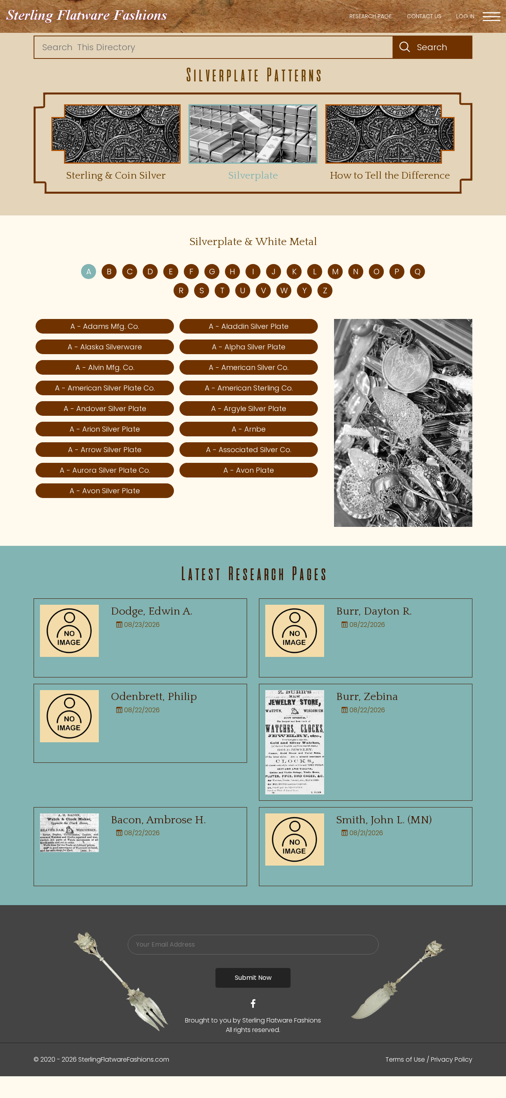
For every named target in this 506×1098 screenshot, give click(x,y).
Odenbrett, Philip (154, 696)
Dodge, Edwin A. (152, 611)
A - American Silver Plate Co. (105, 388)
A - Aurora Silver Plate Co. (105, 470)
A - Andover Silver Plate (105, 408)
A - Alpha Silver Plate (248, 347)
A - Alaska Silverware (105, 347)
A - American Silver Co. (249, 367)
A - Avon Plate (248, 470)
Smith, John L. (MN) (384, 820)
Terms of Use (405, 1059)
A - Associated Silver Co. (248, 450)
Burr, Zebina (367, 696)
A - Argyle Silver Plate (248, 408)
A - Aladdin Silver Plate (249, 326)
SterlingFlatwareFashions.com (123, 1059)
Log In (465, 16)
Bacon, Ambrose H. (158, 820)
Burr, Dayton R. (374, 611)
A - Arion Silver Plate (105, 429)
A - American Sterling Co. (249, 388)
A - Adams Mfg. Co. (104, 326)
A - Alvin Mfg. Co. (105, 367)
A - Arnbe (249, 429)
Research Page (370, 16)
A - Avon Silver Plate (105, 491)
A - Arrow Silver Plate (105, 450)
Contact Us (424, 16)
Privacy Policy (451, 1059)
